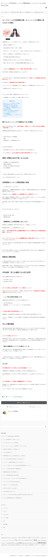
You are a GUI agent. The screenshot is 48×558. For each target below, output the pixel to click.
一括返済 (38, 540)
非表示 (13, 101)
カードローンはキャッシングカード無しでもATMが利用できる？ (15, 478)
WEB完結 (5, 537)
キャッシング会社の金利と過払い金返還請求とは (12, 468)
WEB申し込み (10, 537)
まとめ (4, 116)
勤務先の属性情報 (7, 109)
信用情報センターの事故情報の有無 (10, 106)
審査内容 (25, 543)
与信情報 (15, 396)
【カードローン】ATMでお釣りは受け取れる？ (12, 481)
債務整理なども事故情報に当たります (12, 107)
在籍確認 (19, 543)
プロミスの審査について (7, 452)
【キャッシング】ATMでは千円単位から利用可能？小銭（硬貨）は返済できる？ (18, 494)
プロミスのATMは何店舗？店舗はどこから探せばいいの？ (14, 458)
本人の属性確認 (6, 113)
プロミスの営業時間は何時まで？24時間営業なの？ (12, 497)
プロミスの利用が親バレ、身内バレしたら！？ (11, 439)
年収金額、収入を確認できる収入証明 (11, 110)
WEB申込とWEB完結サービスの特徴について (11, 449)
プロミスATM (5, 514)
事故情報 (44, 540)
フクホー (7, 540)
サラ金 (45, 537)
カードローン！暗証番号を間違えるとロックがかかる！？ (14, 462)
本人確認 (35, 543)
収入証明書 (15, 543)
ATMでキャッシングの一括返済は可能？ (10, 484)
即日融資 (7, 543)
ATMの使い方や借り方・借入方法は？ (10, 488)
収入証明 (11, 543)
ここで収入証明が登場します (10, 111)
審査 (23, 543)
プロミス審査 (5, 517)
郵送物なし (32, 544)
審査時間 (28, 543)
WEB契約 (2, 537)
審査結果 (31, 543)
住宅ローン (4, 543)
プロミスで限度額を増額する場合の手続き (11, 475)
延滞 (33, 543)
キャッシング (10, 396)
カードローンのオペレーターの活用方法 (10, 442)
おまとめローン (15, 537)
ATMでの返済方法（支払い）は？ (9, 491)
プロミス (5, 511)
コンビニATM (41, 537)
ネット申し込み (3, 540)
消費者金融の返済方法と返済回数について (11, 471)
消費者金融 (20, 396)
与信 (4, 396)
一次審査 (41, 540)
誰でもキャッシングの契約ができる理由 (11, 103)
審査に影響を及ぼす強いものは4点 (10, 104)
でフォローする (14, 407)
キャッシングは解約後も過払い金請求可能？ (11, 436)
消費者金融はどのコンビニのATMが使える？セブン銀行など (14, 455)
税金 (4, 527)
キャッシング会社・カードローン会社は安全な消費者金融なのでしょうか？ (17, 465)
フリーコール (11, 540)
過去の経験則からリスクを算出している (13, 114)
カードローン (5, 508)
